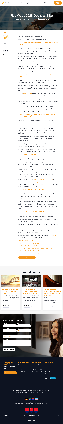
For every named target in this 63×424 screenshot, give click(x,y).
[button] (16, 3)
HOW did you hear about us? (9, 333)
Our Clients (47, 371)
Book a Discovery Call (50, 383)
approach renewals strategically (34, 182)
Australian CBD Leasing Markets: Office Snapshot (31, 243)
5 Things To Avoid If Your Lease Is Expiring (29, 253)
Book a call (57, 3)
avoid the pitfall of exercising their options (43, 179)
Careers (47, 378)
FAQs (50, 2)
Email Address (20, 323)
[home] (6, 3)
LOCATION (19, 328)
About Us (47, 364)
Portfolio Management (36, 367)
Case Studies (28, 2)
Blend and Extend (21, 373)
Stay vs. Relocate (21, 371)
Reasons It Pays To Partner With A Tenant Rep (30, 250)
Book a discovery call (10, 372)
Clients (22, 2)
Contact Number (6, 328)
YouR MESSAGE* (6, 339)
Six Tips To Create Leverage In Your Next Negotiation (32, 246)
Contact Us (47, 381)
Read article (6, 305)
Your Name (5, 323)
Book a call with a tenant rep (27, 258)
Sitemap (29, 420)
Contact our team (53, 235)
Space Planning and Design (37, 371)
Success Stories (48, 373)
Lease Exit (20, 369)
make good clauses (27, 93)
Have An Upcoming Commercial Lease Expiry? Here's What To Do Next (36, 248)
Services (47, 369)
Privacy (34, 420)
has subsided (38, 194)
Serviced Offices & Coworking (38, 369)
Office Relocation (21, 364)
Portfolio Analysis (35, 364)
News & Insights (44, 2)
